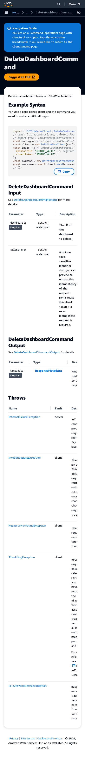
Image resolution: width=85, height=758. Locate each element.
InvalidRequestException (25, 457)
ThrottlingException (22, 557)
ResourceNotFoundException (27, 525)
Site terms (28, 738)
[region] (42, 271)
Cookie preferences (50, 738)
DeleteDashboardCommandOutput (37, 352)
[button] (58, 4)
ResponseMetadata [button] (48, 370)
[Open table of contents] (79, 12)
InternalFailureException (24, 417)
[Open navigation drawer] (6, 12)
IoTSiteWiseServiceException (28, 685)
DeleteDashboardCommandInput (35, 199)
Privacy (13, 738)
